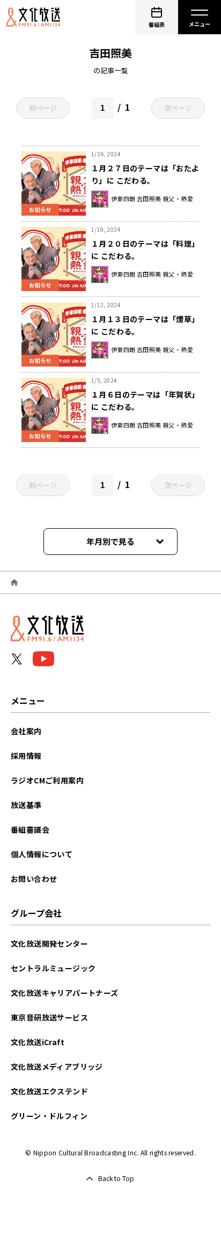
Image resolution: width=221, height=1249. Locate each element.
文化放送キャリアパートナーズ (65, 992)
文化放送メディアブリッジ (57, 1066)
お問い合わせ (34, 878)
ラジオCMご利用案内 (47, 780)
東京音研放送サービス (49, 1017)
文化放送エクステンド (49, 1091)
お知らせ (40, 209)
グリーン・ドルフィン (49, 1115)
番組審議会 (30, 829)
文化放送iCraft (37, 1042)
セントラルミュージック (53, 968)
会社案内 (26, 731)
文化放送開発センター (49, 943)
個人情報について (41, 854)
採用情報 (26, 755)
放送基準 (26, 804)
